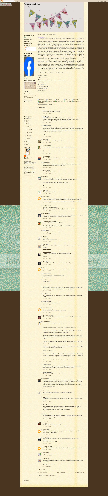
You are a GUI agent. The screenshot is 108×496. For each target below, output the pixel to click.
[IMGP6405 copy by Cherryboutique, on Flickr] (42, 102)
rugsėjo (28, 127)
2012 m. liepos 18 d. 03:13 (47, 233)
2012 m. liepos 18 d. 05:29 (47, 249)
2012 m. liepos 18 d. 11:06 (47, 258)
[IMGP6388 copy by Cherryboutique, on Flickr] (68, 101)
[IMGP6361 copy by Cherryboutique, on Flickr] (50, 101)
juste (44, 397)
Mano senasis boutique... (28, 97)
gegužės (28, 135)
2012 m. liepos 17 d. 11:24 (47, 113)
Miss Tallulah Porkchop (48, 221)
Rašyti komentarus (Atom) (49, 475)
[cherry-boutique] (29, 75)
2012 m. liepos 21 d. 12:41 (47, 369)
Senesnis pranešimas (79, 472)
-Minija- (45, 437)
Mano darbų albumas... (28, 93)
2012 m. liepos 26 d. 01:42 (47, 426)
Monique (45, 378)
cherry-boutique (27, 56)
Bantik (44, 176)
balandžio (29, 137)
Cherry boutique (32, 3)
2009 (27, 144)
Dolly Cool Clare (47, 315)
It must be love (29, 132)
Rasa (44, 236)
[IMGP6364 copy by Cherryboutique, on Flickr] (59, 101)
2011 (27, 141)
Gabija (44, 139)
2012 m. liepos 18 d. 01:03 (47, 218)
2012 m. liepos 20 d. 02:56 (47, 304)
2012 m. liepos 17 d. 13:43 (47, 167)
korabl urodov (46, 307)
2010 (27, 143)
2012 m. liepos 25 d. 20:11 (47, 418)
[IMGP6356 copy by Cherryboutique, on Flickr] (68, 100)
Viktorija (45, 391)
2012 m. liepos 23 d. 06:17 (47, 394)
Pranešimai (28, 47)
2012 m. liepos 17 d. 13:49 (47, 173)
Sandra (44, 244)
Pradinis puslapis (61, 472)
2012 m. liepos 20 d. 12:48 (47, 318)
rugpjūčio (29, 129)
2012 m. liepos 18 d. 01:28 (47, 227)
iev (43, 267)
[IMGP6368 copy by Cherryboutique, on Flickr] (42, 100)
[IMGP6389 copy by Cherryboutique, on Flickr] (76, 101)
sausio (28, 140)
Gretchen (45, 170)
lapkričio (28, 124)
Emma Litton (46, 145)
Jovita (44, 421)
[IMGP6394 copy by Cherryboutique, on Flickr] (50, 100)
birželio (28, 134)
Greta (44, 261)
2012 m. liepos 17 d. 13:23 (47, 159)
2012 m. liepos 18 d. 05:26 (47, 241)
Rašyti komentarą (42, 469)
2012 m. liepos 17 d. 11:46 (47, 142)
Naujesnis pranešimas (42, 472)
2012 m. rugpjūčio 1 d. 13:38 (47, 455)
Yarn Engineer (46, 446)
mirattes (45, 196)
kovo (28, 138)
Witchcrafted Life (47, 252)
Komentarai (28, 50)
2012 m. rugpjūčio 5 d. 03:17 (47, 466)
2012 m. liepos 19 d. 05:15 (47, 276)
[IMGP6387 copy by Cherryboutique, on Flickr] (42, 101)
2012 (27, 123)
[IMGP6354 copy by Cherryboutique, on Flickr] (76, 100)
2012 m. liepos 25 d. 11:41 (47, 411)
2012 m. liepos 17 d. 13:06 (47, 153)
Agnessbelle (45, 156)
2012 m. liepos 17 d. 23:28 (47, 202)
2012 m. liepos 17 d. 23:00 (47, 193)
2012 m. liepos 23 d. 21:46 (47, 401)
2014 (27, 120)
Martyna (45, 452)
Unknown (45, 429)
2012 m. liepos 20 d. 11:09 (47, 312)
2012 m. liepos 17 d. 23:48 (47, 210)
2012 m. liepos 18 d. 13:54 (47, 264)
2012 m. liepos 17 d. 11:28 (47, 136)
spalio (28, 126)
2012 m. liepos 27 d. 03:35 (47, 443)
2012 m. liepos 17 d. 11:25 (47, 122)
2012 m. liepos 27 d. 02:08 (47, 434)
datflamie (45, 458)
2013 (27, 121)
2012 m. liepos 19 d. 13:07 (47, 298)
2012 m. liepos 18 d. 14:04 (47, 270)
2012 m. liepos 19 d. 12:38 (47, 290)
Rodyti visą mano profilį (28, 175)
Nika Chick (45, 213)
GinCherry (28, 155)
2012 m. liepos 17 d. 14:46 (47, 187)
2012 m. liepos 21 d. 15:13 (47, 375)
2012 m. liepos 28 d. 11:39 (47, 449)
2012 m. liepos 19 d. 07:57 (47, 283)
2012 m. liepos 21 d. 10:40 (47, 361)
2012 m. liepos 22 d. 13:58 (47, 387)
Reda (44, 190)
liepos (28, 131)
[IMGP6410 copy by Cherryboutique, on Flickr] (59, 100)
